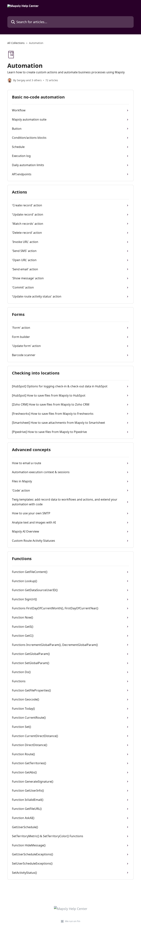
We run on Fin (72, 921)
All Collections (16, 43)
